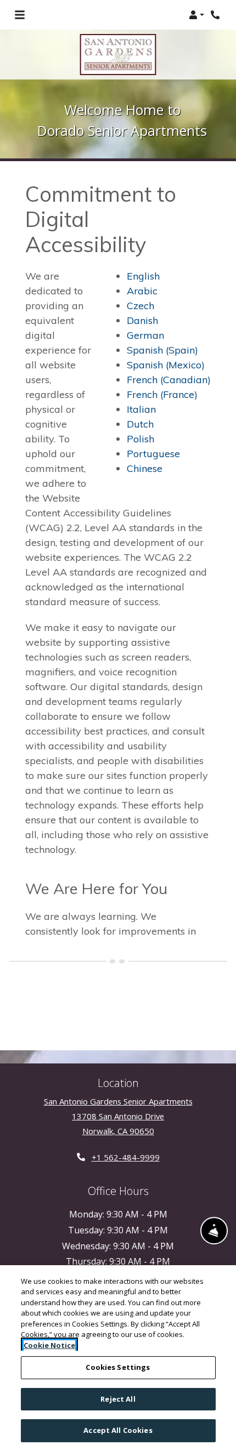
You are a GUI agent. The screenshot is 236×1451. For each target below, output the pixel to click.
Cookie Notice (49, 1345)
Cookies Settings (118, 1367)
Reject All (117, 1399)
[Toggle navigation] (20, 14)
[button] (196, 14)
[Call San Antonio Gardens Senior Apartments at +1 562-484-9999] (216, 14)
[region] (118, 1358)
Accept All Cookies (117, 1430)
